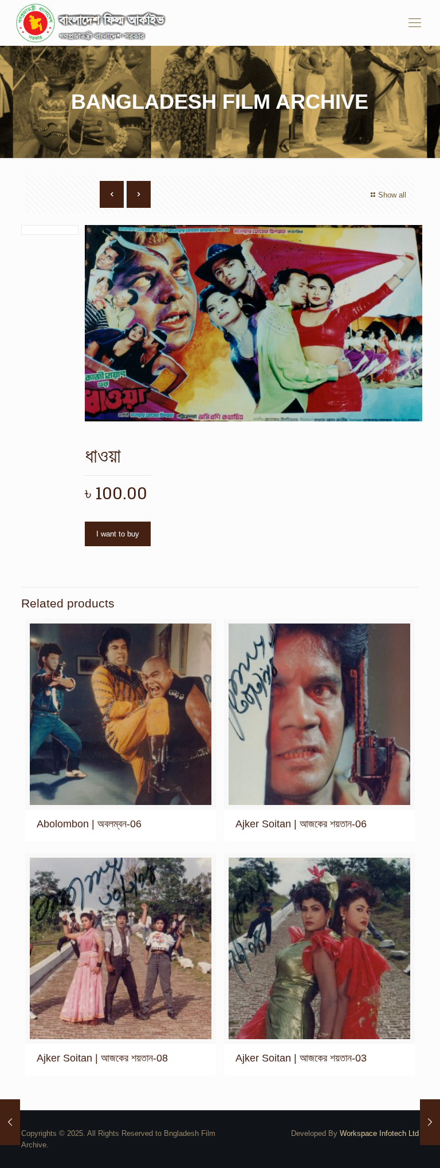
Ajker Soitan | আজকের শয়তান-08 (102, 1058)
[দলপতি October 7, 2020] (10, 1122)
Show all (392, 195)
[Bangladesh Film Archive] (93, 23)
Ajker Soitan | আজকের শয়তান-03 (301, 1058)
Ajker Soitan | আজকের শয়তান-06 (301, 824)
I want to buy (117, 534)
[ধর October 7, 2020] (430, 1122)
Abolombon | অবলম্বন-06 (89, 824)
